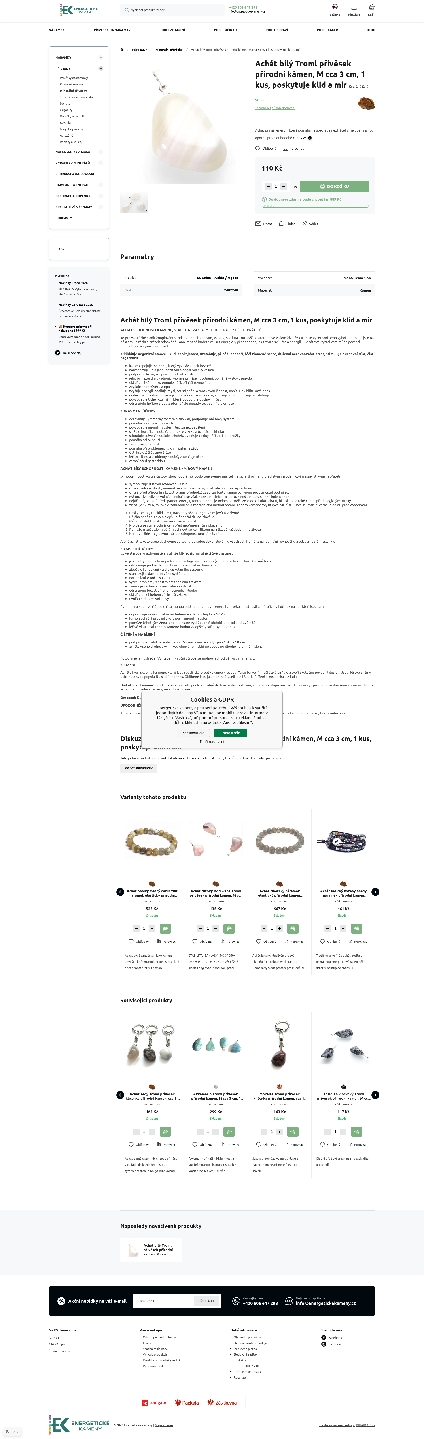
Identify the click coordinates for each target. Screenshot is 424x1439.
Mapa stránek (164, 1425)
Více (303, 138)
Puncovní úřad (153, 1366)
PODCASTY (63, 218)
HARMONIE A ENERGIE (72, 185)
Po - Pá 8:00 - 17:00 (247, 1366)
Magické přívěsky (72, 129)
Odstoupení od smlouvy (159, 1337)
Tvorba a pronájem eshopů (337, 1425)
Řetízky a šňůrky (71, 142)
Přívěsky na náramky (74, 78)
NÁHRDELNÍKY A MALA (72, 152)
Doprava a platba (245, 1349)
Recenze (240, 1377)
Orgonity (66, 110)
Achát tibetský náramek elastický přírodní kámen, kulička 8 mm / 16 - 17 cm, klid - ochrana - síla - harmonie (280, 893)
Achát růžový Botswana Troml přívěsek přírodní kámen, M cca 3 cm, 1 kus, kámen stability (216, 893)
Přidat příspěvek (139, 768)
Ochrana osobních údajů (250, 1343)
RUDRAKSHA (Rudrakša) (74, 174)
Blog (59, 249)
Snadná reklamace (155, 1349)
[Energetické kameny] (122, 49)
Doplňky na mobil (72, 116)
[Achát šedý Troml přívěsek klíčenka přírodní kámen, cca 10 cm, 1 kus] (152, 1043)
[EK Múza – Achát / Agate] (366, 104)
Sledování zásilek (245, 1354)
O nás (147, 1343)
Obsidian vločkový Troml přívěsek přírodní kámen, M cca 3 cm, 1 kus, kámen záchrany (343, 1096)
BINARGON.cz (365, 1425)
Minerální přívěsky (169, 49)
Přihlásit (206, 1301)
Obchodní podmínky (248, 1337)
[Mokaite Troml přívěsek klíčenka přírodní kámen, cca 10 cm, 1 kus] (279, 1043)
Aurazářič (66, 135)
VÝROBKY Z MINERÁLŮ (72, 163)
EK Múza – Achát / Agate (217, 277)
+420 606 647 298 (243, 7)
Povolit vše (230, 733)
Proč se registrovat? (247, 1371)
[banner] (79, 10)
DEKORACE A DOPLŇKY (72, 196)
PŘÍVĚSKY (139, 49)
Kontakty (240, 1360)
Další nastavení (212, 742)
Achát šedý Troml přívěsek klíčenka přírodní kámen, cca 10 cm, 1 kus (152, 1096)
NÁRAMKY (63, 57)
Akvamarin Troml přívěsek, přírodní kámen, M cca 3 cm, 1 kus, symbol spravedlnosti (216, 1096)
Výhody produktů (155, 1354)
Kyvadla (65, 122)
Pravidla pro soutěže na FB (161, 1360)
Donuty (65, 103)
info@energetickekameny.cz (247, 11)
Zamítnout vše (193, 733)
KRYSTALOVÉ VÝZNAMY (73, 207)
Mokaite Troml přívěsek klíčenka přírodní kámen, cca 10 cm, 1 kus (279, 1096)
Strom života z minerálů (76, 97)
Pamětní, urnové (71, 84)
